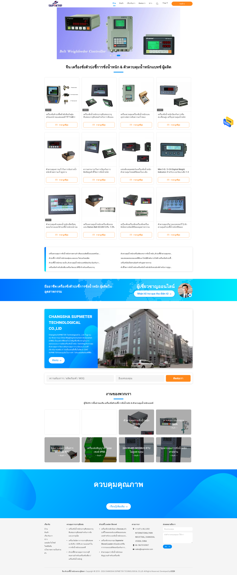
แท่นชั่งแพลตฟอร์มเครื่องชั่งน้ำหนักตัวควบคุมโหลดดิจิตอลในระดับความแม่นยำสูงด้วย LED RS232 (136, 172)
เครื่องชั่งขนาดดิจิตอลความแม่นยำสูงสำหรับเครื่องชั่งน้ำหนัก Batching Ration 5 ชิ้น (74, 266)
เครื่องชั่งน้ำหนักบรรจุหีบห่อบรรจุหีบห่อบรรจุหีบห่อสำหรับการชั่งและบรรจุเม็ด (98, 117)
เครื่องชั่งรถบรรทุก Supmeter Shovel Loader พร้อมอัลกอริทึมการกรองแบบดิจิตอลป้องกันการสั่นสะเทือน (113, 544)
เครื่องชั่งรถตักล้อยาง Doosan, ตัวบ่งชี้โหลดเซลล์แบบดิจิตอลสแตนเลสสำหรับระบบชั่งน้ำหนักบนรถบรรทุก (113, 533)
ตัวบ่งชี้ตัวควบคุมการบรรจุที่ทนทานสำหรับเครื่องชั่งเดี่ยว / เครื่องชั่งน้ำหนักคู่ (80, 555)
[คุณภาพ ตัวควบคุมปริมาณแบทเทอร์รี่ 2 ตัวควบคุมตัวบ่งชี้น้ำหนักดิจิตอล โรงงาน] (173, 204)
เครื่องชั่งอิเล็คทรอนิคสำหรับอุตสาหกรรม (136, 257)
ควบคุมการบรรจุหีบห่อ (75, 524)
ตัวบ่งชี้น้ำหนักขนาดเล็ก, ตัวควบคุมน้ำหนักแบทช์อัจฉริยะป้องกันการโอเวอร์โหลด (74, 257)
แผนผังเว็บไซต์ (50, 543)
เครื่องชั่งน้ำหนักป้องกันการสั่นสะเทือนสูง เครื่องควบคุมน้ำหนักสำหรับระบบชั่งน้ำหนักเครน (172, 117)
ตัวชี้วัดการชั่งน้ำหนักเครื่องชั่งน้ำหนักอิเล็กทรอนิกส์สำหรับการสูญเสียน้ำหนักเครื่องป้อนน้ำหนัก (146, 262)
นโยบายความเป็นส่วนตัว (52, 551)
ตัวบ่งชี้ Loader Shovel (108, 524)
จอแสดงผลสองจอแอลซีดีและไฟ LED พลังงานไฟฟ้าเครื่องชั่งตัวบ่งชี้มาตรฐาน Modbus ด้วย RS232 (146, 253)
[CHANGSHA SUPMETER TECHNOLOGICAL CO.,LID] (55, 4)
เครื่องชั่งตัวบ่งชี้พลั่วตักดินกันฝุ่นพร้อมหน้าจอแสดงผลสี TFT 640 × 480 (60, 117)
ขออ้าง (182, 4)
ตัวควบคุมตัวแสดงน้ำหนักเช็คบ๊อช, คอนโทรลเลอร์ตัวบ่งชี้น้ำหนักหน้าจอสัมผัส (62, 227)
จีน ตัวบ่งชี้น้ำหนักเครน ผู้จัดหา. (74, 571)
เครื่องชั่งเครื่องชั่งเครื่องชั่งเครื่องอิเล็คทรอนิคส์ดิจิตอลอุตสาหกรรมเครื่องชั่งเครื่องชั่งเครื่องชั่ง (135, 227)
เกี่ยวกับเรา (48, 536)
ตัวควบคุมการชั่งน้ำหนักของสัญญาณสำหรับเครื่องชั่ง (111, 554)
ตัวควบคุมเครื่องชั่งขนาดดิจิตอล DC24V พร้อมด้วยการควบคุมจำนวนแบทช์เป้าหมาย (146, 266)
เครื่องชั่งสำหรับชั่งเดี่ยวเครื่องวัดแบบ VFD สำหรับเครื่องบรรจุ (72, 262)
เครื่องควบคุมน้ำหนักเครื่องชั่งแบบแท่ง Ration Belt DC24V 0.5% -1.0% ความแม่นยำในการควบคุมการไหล (98, 227)
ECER (173, 571)
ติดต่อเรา (178, 378)
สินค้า (46, 532)
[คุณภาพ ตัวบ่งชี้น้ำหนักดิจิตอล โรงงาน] (118, 33)
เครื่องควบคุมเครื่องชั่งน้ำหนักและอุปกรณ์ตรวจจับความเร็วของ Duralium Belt (135, 117)
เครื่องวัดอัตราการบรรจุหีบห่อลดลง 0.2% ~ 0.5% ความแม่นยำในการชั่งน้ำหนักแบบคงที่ (81, 543)
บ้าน (46, 529)
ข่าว (46, 539)
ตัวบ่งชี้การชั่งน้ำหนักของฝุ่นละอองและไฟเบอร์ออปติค (69, 253)
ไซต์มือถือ (48, 546)
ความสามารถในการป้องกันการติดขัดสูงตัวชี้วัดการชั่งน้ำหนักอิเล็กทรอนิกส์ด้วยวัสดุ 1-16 (97, 172)
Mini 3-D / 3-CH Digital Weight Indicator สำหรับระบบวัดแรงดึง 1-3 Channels (173, 172)
